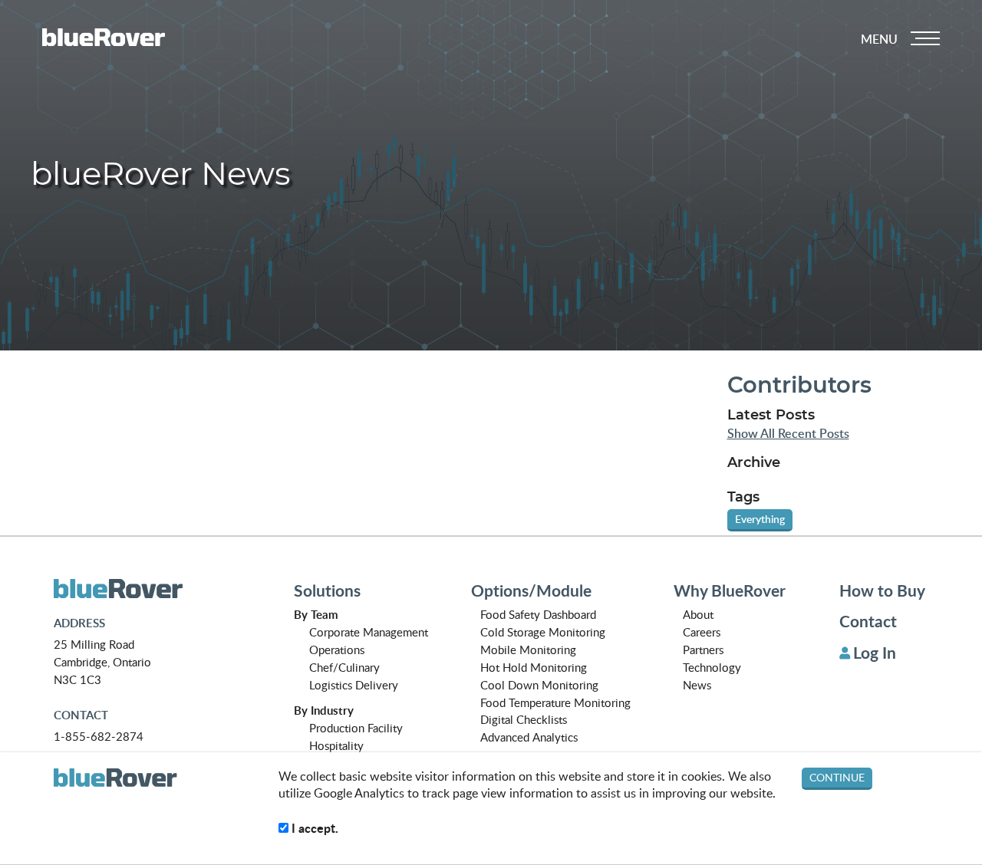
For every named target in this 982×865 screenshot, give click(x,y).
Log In (874, 652)
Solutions (327, 590)
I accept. (313, 828)
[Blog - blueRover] (154, 589)
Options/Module (531, 590)
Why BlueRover (730, 590)
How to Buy (882, 590)
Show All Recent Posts (788, 434)
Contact (868, 621)
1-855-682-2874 (98, 736)
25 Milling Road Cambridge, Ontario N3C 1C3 (102, 661)
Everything (760, 518)
